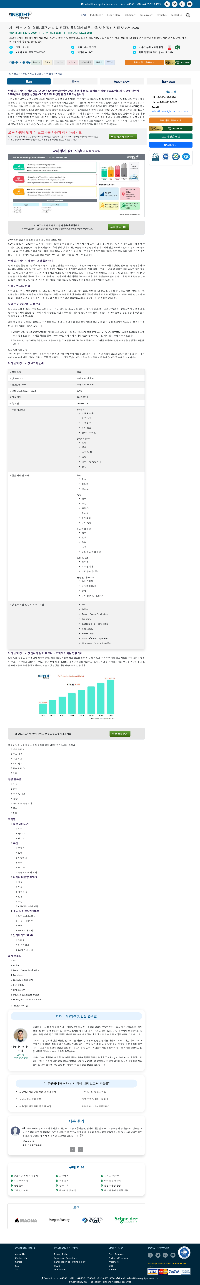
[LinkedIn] (182, 4)
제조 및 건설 (35, 73)
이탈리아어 (86, 62)
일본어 (99, 62)
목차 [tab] (76, 81)
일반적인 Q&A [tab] (123, 81)
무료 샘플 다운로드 (142, 62)
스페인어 (59, 62)
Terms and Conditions (65, 1258)
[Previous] (65, 1149)
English (36, 62)
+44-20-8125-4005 (151, 4)
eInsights (162, 14)
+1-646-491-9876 (132, 4)
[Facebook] (167, 4)
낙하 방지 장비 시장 (53, 73)
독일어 (47, 62)
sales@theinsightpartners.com (100, 4)
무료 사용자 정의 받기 (123, 136)
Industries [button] (95, 14)
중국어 (110, 62)
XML (17, 1269)
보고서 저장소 (20, 73)
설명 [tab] (30, 81)
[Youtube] (173, 1257)
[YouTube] (189, 4)
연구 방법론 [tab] (169, 81)
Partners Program (118, 1258)
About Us (20, 1254)
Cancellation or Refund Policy (69, 1261)
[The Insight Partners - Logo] (20, 14)
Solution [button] (129, 14)
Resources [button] (145, 14)
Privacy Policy (61, 1254)
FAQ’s (57, 1265)
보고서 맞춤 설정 (170, 136)
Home (83, 14)
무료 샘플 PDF (118, 227)
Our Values (60, 1269)
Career (18, 1261)
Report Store (113, 14)
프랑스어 (72, 62)
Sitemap (113, 1269)
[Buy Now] (178, 62)
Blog (111, 1265)
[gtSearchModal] (188, 15)
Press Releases (116, 1254)
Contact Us (176, 14)
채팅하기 (172, 144)
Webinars (114, 1261)
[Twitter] (175, 4)
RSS (17, 1265)
